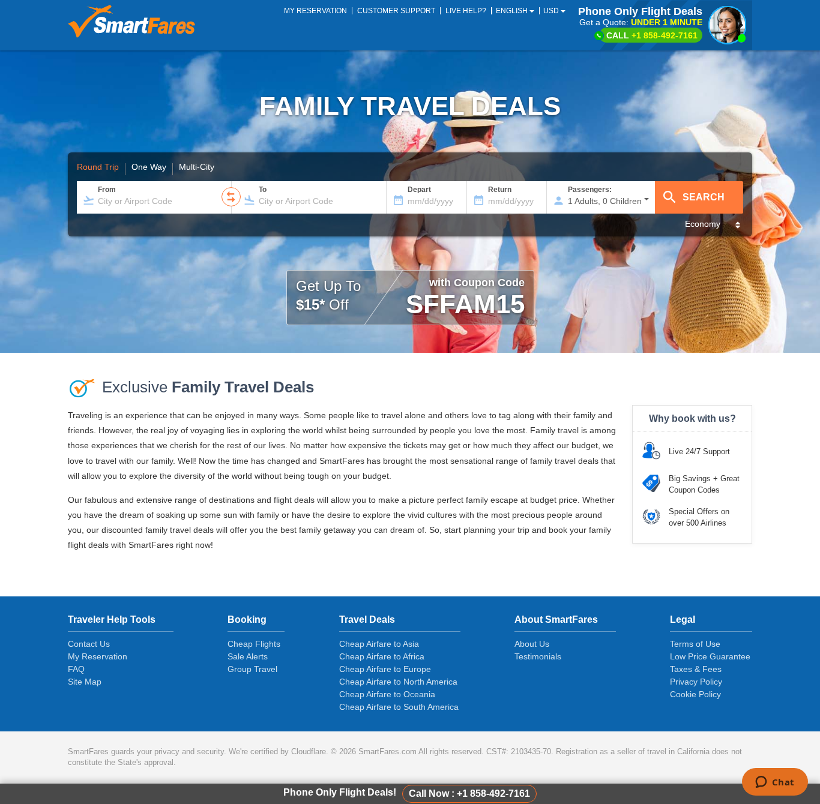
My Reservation (97, 656)
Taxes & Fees (696, 669)
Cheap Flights (254, 644)
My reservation (315, 10)
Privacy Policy (696, 681)
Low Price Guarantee (710, 656)
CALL (652, 35)
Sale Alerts (248, 656)
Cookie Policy (695, 694)
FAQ (76, 669)
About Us (531, 644)
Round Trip (98, 167)
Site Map (84, 681)
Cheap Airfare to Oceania (387, 694)
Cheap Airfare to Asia (379, 644)
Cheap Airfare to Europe (385, 669)
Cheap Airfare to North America (398, 681)
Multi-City (196, 167)
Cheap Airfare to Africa (381, 656)
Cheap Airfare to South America (399, 707)
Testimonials (537, 656)
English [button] (512, 10)
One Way (148, 167)
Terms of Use (695, 644)
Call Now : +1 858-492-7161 (469, 793)
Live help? (465, 10)
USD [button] (552, 10)
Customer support (396, 10)
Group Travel (252, 669)
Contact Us (89, 644)
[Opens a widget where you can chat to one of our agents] (774, 783)
